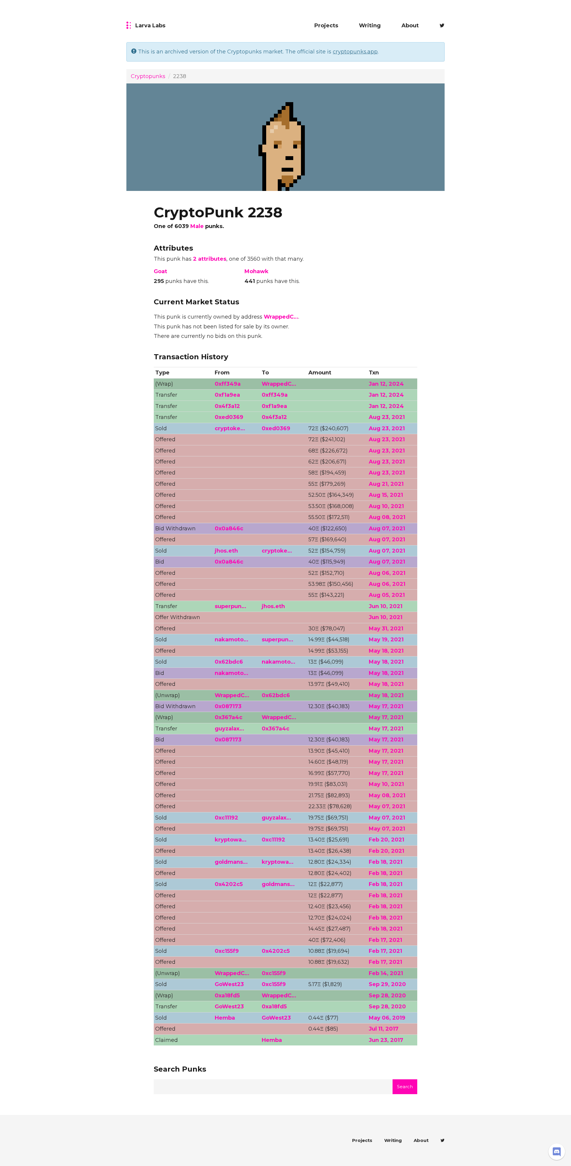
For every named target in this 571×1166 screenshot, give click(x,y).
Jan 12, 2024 (386, 384)
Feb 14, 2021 (386, 973)
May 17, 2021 (386, 706)
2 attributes (209, 259)
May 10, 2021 (386, 784)
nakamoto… (231, 639)
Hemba (225, 1018)
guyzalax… (229, 728)
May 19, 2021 (386, 639)
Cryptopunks (148, 76)
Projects (326, 25)
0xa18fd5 (227, 995)
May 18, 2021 (386, 651)
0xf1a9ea (227, 395)
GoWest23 (229, 984)
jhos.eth (226, 551)
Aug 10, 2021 (386, 506)
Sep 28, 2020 (387, 995)
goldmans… (231, 862)
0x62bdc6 (229, 662)
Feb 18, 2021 (385, 862)
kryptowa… (231, 839)
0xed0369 (229, 417)
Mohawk (256, 271)
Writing (370, 25)
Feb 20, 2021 (386, 839)
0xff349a (228, 384)
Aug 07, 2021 (387, 528)
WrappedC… (281, 317)
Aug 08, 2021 (387, 517)
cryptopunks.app (355, 51)
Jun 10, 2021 (385, 606)
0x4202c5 (229, 884)
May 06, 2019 (387, 1018)
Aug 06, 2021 (387, 573)
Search (405, 1086)
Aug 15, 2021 (386, 495)
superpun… (230, 606)
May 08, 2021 (387, 795)
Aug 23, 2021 (387, 417)
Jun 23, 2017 (386, 1040)
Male (197, 226)
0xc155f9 (227, 951)
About (410, 25)
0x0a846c (229, 528)
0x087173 (228, 706)
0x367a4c (228, 717)
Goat (160, 271)
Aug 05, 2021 (387, 595)
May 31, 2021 (386, 628)
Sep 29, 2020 (387, 984)
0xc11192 (226, 817)
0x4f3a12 (227, 406)
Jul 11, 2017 (384, 1029)
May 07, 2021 (387, 806)
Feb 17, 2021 (385, 940)
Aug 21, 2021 (386, 484)
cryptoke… (230, 428)
